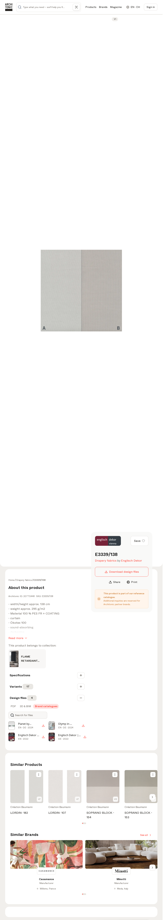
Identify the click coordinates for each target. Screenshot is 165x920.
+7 (39, 799)
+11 (115, 799)
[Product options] (38, 774)
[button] (82, 823)
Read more (15, 638)
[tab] (13, 706)
